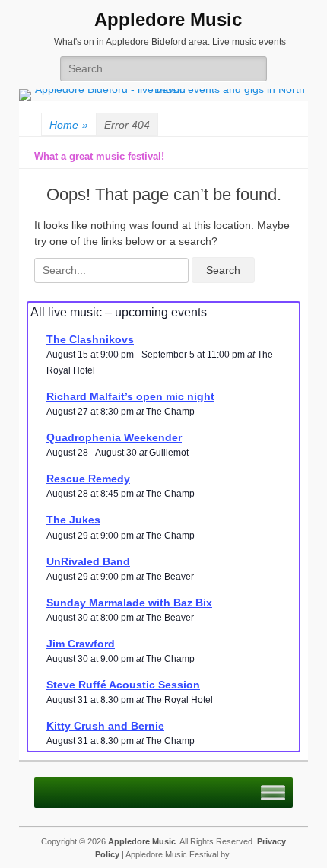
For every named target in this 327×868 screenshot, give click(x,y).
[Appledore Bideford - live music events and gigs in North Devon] (163, 89)
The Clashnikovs (90, 339)
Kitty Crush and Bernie (105, 726)
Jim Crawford (80, 643)
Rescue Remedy (88, 478)
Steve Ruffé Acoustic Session (123, 685)
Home (68, 125)
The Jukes (73, 519)
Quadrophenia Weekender (114, 437)
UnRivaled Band (88, 561)
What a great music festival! (99, 156)
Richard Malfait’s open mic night (130, 396)
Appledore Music (168, 19)
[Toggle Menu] (273, 793)
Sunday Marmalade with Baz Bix (129, 602)
